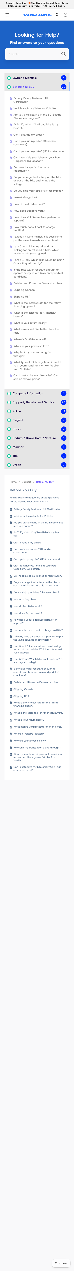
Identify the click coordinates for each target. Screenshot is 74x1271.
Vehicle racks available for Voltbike (34, 108)
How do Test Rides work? (29, 204)
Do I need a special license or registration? (31, 169)
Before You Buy (45, 481)
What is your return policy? (30, 323)
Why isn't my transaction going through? (32, 354)
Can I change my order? (28, 134)
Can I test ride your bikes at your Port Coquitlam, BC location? (36, 159)
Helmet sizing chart (25, 197)
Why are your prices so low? (31, 346)
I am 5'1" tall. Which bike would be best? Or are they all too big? (38, 261)
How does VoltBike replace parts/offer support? (36, 219)
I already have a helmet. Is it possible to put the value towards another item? (37, 238)
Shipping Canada (24, 290)
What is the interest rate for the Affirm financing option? (37, 304)
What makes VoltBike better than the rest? (36, 331)
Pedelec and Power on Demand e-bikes (37, 283)
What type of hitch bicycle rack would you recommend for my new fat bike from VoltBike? (37, 366)
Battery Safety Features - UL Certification (30, 100)
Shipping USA (21, 296)
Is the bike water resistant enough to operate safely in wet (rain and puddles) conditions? (38, 273)
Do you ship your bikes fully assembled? (38, 191)
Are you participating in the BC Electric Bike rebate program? (37, 116)
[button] (7, 15)
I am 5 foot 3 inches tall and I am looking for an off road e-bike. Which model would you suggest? (36, 250)
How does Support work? (29, 211)
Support (26, 481)
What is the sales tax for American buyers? (34, 314)
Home (13, 481)
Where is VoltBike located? (29, 339)
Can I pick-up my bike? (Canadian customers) (34, 142)
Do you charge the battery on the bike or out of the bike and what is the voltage (37, 181)
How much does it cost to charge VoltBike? (34, 228)
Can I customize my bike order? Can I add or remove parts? (36, 377)
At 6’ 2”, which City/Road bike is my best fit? (36, 126)
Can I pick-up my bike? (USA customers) (38, 151)
